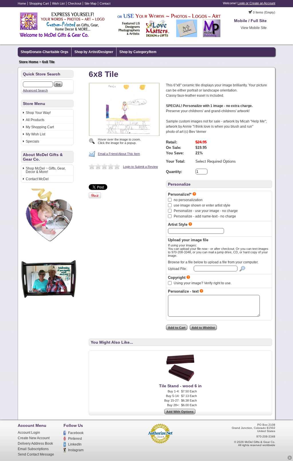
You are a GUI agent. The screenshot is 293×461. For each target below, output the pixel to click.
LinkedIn (75, 444)
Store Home (28, 62)
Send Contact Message (36, 454)
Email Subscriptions (33, 449)
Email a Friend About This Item (119, 153)
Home (22, 3)
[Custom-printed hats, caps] (50, 306)
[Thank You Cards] (50, 243)
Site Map (90, 3)
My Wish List (35, 134)
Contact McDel (37, 179)
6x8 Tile (48, 62)
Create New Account (34, 438)
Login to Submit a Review (140, 166)
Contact (105, 3)
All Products (35, 120)
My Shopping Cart (40, 127)
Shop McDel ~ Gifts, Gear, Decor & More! (46, 170)
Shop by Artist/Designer (93, 52)
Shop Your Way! (38, 113)
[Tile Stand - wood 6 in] (180, 382)
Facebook (76, 433)
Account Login (29, 433)
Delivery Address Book (35, 443)
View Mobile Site (254, 28)
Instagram (76, 450)
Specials (32, 141)
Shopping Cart (39, 3)
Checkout (74, 3)
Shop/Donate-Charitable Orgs (44, 52)
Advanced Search (35, 90)
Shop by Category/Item (138, 52)
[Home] (121, 38)
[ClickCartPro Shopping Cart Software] (289, 459)
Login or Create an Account (256, 3)
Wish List (58, 3)
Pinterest (75, 439)
